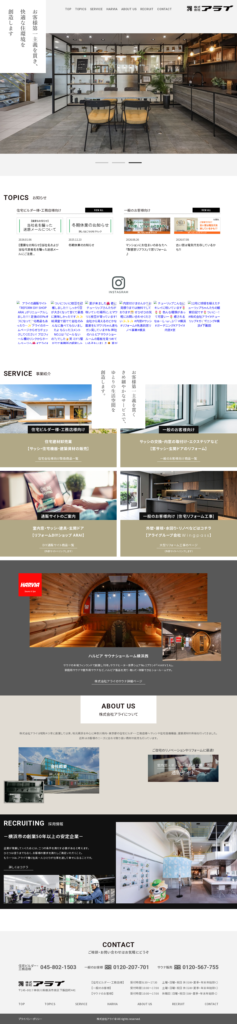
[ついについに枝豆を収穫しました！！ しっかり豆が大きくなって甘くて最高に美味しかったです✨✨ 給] (67, 322)
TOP (68, 10)
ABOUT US (129, 10)
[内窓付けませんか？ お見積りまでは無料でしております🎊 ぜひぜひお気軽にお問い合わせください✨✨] (135, 322)
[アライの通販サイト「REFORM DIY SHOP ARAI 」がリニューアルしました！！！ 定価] (33, 322)
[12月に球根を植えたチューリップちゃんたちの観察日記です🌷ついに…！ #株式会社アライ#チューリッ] (204, 322)
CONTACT (164, 10)
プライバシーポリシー (30, 1019)
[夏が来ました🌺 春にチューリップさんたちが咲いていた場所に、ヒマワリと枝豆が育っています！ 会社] (101, 322)
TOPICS (50, 1005)
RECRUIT (146, 10)
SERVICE (81, 1005)
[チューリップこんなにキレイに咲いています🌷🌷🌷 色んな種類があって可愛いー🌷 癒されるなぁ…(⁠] (170, 322)
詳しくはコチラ (19, 867)
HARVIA (112, 10)
